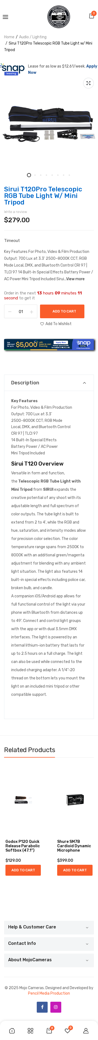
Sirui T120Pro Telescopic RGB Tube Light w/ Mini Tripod (43, 195)
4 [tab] (46, 175)
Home (9, 37)
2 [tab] (34, 175)
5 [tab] (51, 175)
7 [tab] (63, 175)
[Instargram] (55, 1007)
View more (75, 279)
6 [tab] (57, 175)
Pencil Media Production (49, 993)
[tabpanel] (49, 124)
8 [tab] (69, 175)
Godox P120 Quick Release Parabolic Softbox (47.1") (22, 846)
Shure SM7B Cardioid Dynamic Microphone (74, 846)
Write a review (15, 212)
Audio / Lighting (33, 37)
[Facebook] (42, 1007)
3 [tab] (40, 175)
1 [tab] (28, 175)
